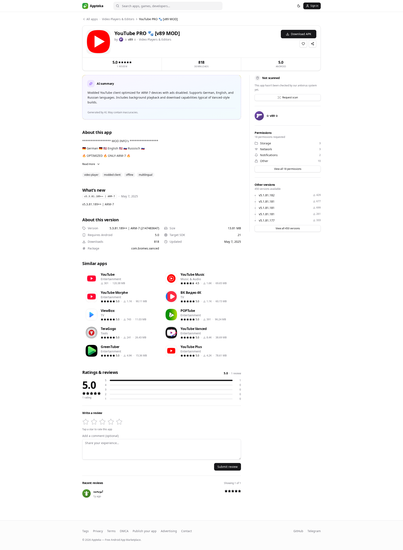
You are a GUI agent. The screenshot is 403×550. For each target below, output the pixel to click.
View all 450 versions (288, 228)
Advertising (169, 531)
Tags (85, 531)
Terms (111, 531)
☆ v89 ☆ (130, 39)
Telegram (314, 531)
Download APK (301, 34)
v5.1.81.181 (267, 201)
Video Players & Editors (118, 19)
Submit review (227, 467)
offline (129, 175)
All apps (92, 19)
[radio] (85, 422)
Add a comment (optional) (100, 435)
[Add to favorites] (303, 43)
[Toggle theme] (298, 6)
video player (91, 175)
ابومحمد (98, 491)
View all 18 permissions (287, 169)
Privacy (98, 531)
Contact (186, 531)
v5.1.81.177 (267, 220)
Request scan (290, 97)
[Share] (312, 43)
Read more (88, 164)
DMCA (124, 531)
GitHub (298, 531)
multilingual (145, 175)
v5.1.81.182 (267, 195)
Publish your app (145, 531)
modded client (112, 175)
